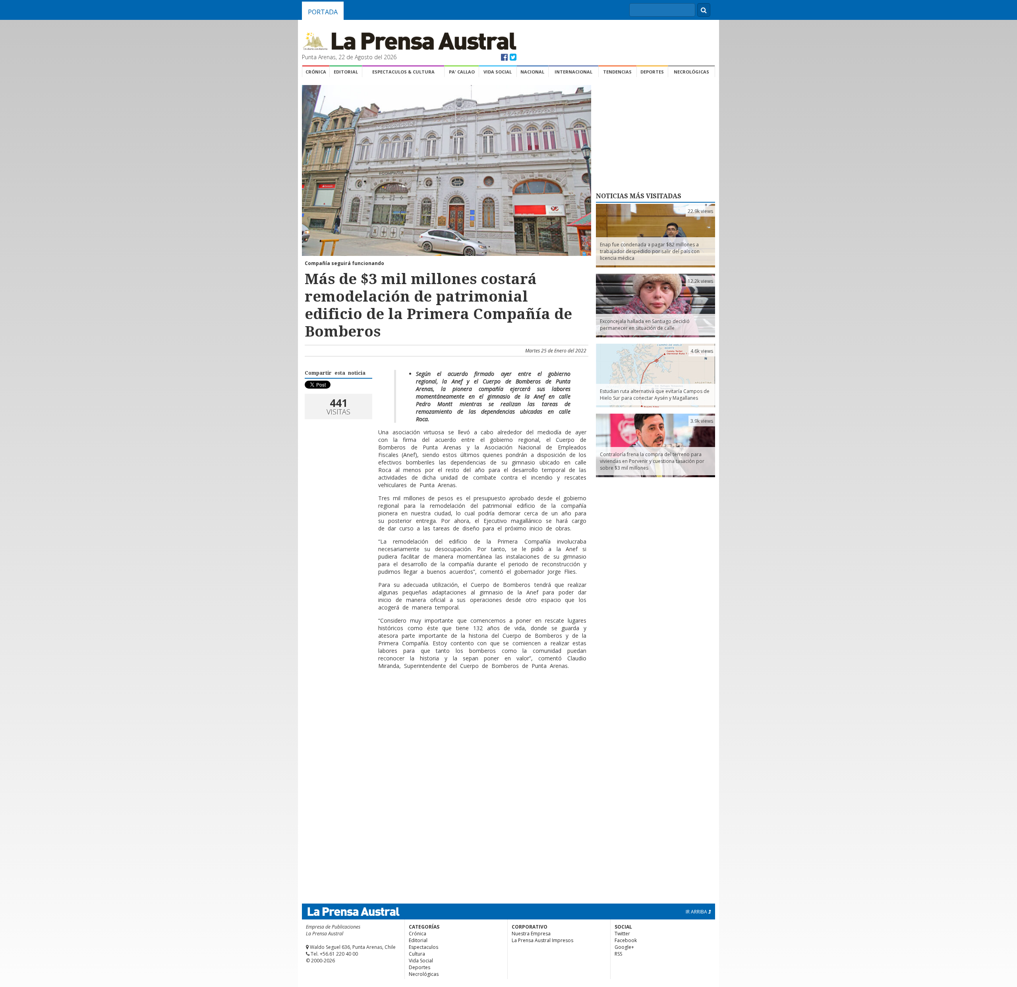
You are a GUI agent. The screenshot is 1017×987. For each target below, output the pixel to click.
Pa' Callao (462, 72)
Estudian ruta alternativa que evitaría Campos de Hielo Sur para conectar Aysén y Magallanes (655, 394)
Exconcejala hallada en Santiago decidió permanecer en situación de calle (645, 324)
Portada (323, 12)
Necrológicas (691, 72)
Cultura (417, 953)
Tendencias (617, 72)
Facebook (626, 940)
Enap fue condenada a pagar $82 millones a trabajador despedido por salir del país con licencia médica (650, 251)
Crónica (315, 72)
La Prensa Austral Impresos (542, 940)
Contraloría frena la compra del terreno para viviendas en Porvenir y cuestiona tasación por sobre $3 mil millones (652, 461)
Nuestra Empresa (531, 933)
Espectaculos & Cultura (403, 72)
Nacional (532, 72)
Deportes (652, 72)
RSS (618, 953)
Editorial (346, 72)
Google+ (624, 947)
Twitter (622, 933)
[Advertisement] (445, 701)
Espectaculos (423, 947)
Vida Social (497, 72)
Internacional (573, 72)
